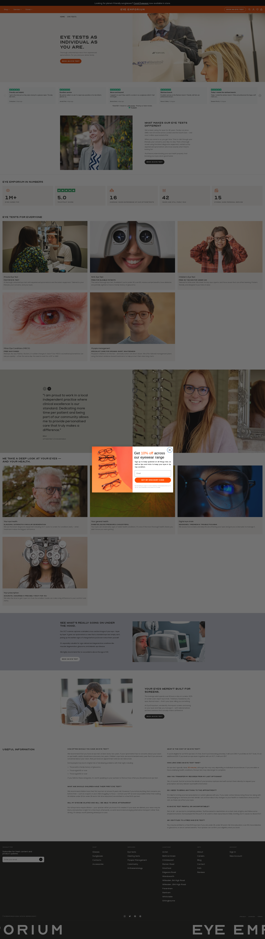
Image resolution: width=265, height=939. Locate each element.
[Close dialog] (169, 450)
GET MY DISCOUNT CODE (152, 480)
